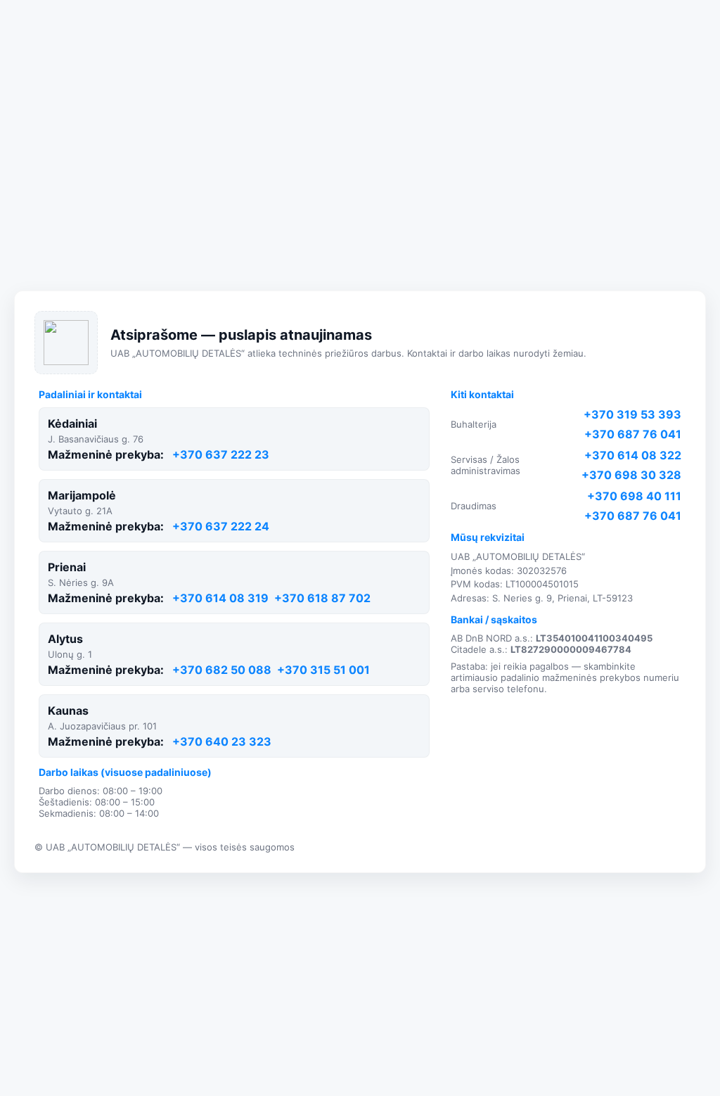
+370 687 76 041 (632, 434)
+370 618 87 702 (322, 598)
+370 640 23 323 (221, 741)
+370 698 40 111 (634, 496)
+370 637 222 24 (220, 526)
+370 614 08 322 (632, 455)
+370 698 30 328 (631, 475)
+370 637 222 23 (220, 454)
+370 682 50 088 (221, 670)
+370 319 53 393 (632, 414)
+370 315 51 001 (323, 670)
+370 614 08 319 (220, 598)
